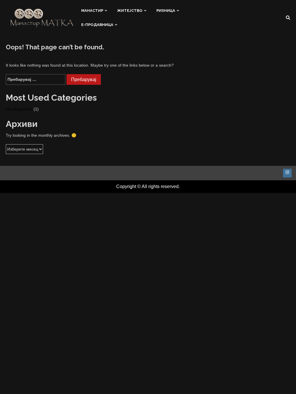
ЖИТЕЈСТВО (130, 10)
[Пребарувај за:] (35, 79)
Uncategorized (19, 109)
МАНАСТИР (92, 10)
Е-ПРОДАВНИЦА (97, 24)
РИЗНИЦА (165, 10)
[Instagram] (287, 173)
